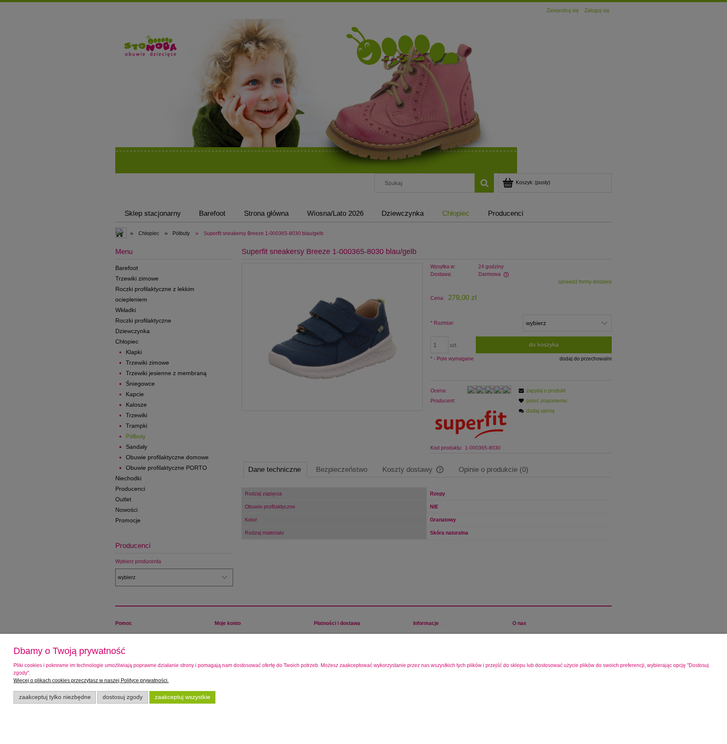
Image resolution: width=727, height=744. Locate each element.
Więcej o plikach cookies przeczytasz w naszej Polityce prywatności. (91, 680)
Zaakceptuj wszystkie (182, 697)
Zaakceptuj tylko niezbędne (55, 697)
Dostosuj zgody (123, 697)
